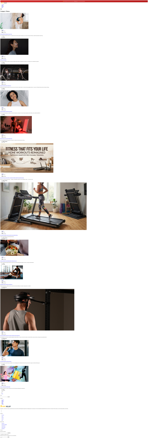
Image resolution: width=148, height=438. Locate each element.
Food (2, 5)
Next (2, 393)
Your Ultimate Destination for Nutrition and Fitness (5, 361)
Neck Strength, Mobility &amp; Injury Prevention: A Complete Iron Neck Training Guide (10, 335)
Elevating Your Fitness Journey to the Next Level (5, 85)
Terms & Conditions (4, 424)
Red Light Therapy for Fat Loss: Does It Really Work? (6, 138)
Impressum (3, 428)
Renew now (75, 1)
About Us (3, 423)
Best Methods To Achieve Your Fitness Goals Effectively (6, 284)
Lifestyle (3, 4)
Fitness (3, 401)
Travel (2, 6)
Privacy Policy (3, 427)
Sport (2, 403)
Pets (2, 7)
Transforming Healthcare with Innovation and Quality (6, 111)
